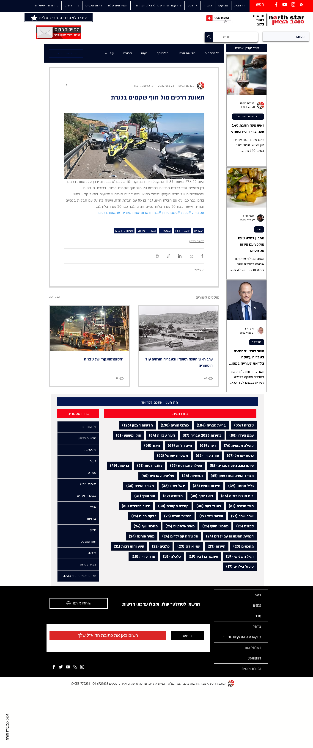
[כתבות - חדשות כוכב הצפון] (75, 667)
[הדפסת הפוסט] (157, 256)
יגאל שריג (172, 485)
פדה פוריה (142, 556)
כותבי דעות (148, 465)
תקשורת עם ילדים (178, 536)
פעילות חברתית (184, 465)
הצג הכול (54, 297)
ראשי (258, 595)
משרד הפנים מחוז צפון (231, 475)
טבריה (198, 230)
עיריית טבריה (210, 425)
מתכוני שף (144, 526)
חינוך (150, 445)
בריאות (118, 465)
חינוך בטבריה (134, 506)
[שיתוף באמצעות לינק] (168, 256)
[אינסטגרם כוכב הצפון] (293, 4)
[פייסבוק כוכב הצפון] (276, 4)
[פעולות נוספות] (66, 86)
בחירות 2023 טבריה (201, 435)
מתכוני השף (213, 526)
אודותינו (257, 626)
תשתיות (191, 475)
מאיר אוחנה (140, 536)
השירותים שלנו (253, 647)
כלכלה (170, 556)
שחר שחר (241, 516)
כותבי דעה (207, 506)
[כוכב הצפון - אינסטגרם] (82, 667)
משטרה (165, 230)
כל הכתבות (212, 53)
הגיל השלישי (238, 556)
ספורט (127, 53)
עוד (112, 53)
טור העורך (206, 455)
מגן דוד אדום (147, 230)
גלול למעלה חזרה (7, 727)
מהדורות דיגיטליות (251, 669)
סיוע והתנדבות (127, 546)
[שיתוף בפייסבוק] (202, 256)
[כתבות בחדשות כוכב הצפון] (302, 4)
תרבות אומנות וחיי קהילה (248, 116)
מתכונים (242, 546)
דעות (144, 53)
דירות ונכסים (254, 658)
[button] (117, 5)
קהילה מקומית (237, 445)
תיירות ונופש (205, 485)
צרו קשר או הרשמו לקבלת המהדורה (241, 637)
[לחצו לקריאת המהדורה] (35, 18)
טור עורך (143, 496)
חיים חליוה (178, 445)
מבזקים (257, 605)
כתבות (258, 616)
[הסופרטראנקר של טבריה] (89, 328)
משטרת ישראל (171, 455)
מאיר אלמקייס (178, 526)
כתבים (159, 546)
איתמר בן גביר (202, 556)
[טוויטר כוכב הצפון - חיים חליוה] (60, 667)
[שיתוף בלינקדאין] (180, 256)
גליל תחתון (239, 485)
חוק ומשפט (127, 435)
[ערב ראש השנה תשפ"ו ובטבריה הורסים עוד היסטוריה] (178, 328)
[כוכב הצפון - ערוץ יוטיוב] (68, 667)
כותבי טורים (173, 425)
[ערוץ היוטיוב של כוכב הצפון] (285, 4)
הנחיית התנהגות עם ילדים (228, 536)
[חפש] (209, 37)
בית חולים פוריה (236, 496)
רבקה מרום (142, 516)
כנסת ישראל (239, 455)
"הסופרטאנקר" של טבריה (104, 359)
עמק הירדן (182, 230)
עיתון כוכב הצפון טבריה (230, 465)
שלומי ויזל (209, 516)
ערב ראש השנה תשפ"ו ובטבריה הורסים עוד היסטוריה (179, 362)
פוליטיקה (162, 53)
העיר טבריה (160, 435)
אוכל (259, 229)
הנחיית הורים (176, 516)
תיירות (215, 546)
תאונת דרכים (124, 230)
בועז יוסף (200, 496)
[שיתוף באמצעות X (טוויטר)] (191, 256)
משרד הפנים (138, 485)
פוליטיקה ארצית (156, 475)
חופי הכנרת (240, 506)
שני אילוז (187, 546)
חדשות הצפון (186, 53)
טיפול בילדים (238, 566)
